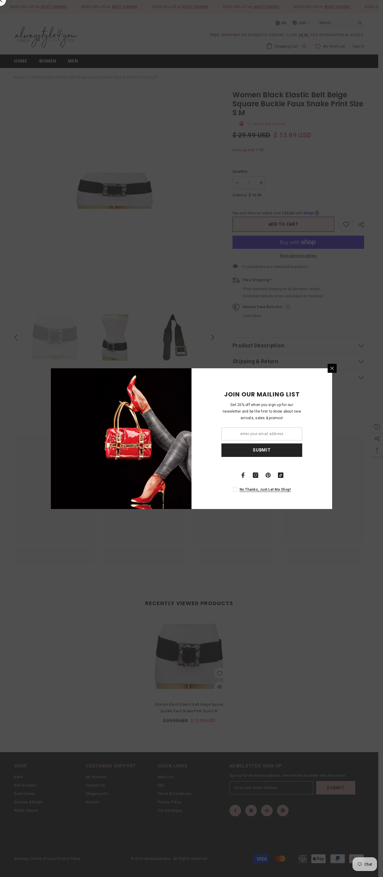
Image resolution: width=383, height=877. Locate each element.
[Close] (332, 368)
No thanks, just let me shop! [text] (265, 489)
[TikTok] (280, 475)
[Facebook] (243, 475)
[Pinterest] (268, 475)
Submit (261, 450)
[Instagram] (255, 475)
